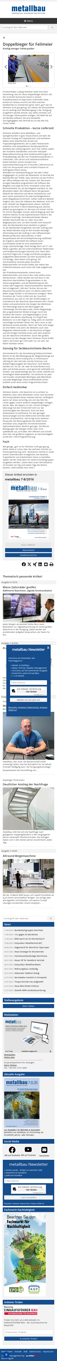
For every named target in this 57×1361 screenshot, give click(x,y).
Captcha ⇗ (40, 695)
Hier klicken (31, 691)
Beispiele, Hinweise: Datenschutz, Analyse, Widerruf (28, 708)
